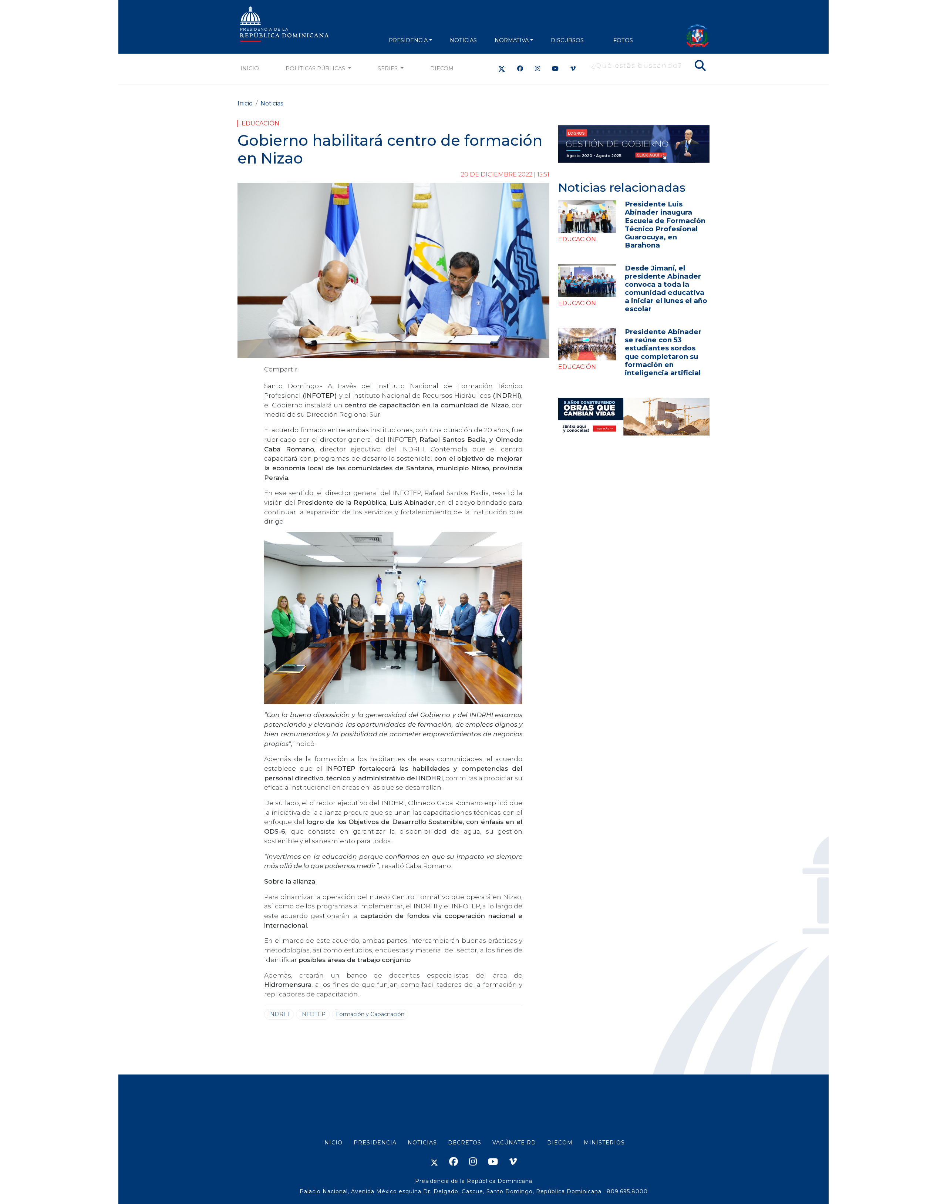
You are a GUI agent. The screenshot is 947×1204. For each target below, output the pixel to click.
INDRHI (279, 1014)
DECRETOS (464, 1142)
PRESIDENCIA (408, 40)
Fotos (623, 40)
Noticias (271, 103)
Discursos (567, 40)
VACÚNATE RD (514, 1142)
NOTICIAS (463, 40)
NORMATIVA (512, 40)
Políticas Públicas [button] (316, 68)
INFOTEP (313, 1014)
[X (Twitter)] (501, 68)
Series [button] (388, 68)
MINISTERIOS (604, 1142)
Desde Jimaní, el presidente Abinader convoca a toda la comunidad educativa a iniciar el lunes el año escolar (666, 288)
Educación (260, 123)
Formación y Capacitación (370, 1014)
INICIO (332, 1142)
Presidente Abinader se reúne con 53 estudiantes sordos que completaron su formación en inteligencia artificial (663, 352)
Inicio (249, 68)
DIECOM (442, 68)
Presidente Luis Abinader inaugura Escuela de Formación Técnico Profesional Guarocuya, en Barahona (665, 224)
